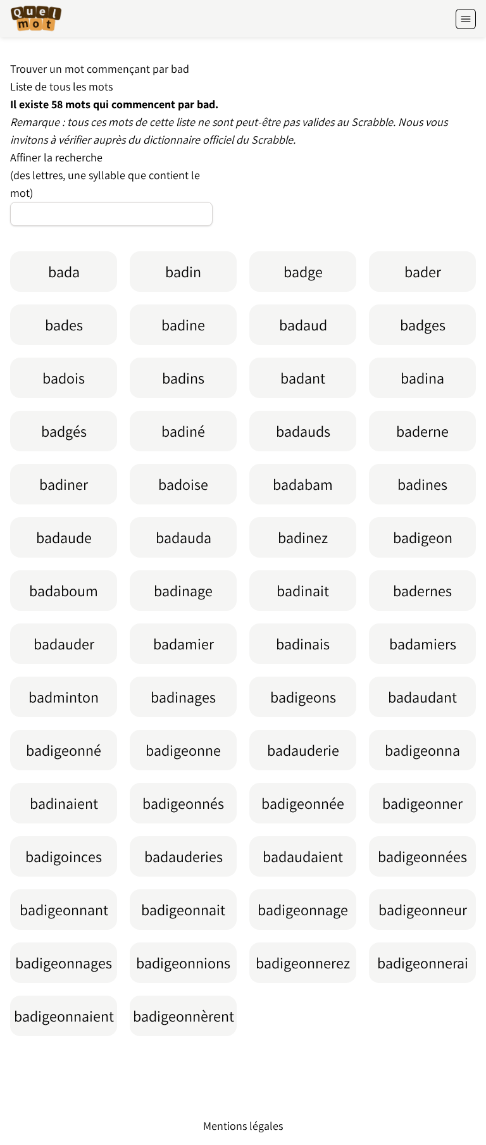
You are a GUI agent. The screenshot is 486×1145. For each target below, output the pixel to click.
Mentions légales (243, 1125)
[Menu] (466, 19)
